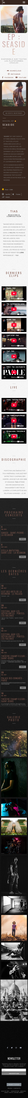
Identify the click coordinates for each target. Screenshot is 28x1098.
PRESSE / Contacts (14, 1088)
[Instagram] (16, 1048)
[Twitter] (12, 1048)
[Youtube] (20, 1048)
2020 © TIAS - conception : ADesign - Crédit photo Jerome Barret (14, 1091)
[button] (14, 113)
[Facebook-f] (7, 1048)
